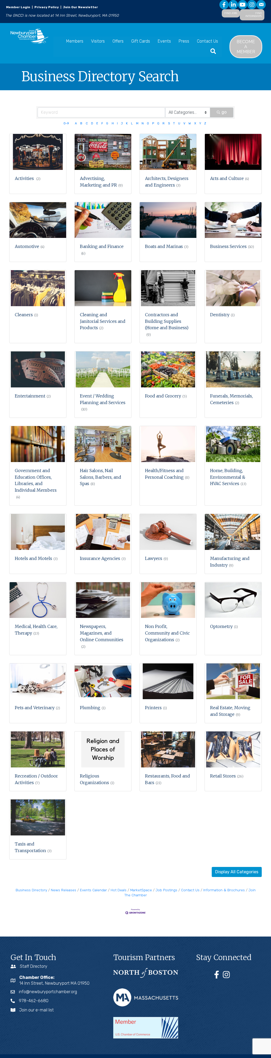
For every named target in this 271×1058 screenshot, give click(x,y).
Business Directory (31, 890)
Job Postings (166, 890)
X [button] (195, 123)
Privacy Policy (46, 7)
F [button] (102, 123)
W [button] (189, 123)
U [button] (179, 123)
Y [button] (200, 123)
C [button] (87, 123)
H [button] (113, 123)
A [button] (76, 123)
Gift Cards (140, 41)
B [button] (81, 123)
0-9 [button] (66, 123)
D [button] (92, 123)
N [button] (143, 123)
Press (184, 41)
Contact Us (207, 41)
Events (164, 41)
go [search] (224, 112)
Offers (118, 41)
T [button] (174, 123)
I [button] (117, 123)
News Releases (63, 890)
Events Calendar (93, 890)
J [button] (122, 123)
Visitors (98, 41)
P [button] (153, 123)
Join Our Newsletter (80, 7)
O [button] (148, 123)
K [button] (127, 123)
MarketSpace (141, 890)
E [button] (97, 123)
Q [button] (158, 123)
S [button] (169, 123)
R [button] (163, 123)
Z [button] (205, 123)
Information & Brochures (224, 890)
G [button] (107, 123)
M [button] (137, 123)
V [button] (184, 123)
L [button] (132, 123)
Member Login (18, 7)
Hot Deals (119, 890)
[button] (237, 872)
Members (74, 41)
